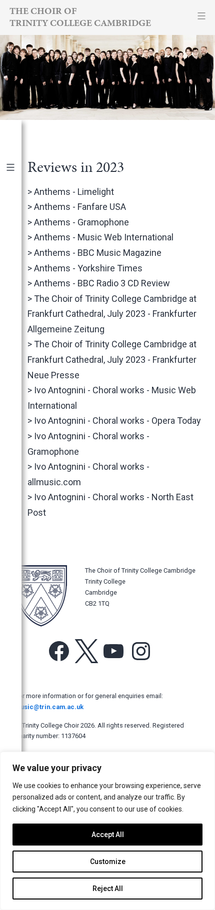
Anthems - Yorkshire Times (88, 268)
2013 (19, 429)
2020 (19, 312)
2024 (19, 245)
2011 (19, 463)
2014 (19, 413)
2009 (19, 497)
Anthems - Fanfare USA (80, 206)
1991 (19, 547)
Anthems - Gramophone (81, 222)
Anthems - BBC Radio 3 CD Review (102, 283)
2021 (19, 295)
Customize (108, 862)
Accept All (108, 835)
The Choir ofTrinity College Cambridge (80, 16)
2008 (19, 513)
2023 (19, 261)
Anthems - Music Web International (104, 237)
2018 (19, 345)
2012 (19, 446)
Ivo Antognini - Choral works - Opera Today (117, 420)
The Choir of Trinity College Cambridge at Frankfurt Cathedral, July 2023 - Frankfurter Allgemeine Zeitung (112, 313)
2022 (19, 278)
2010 (19, 480)
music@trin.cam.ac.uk (49, 707)
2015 (19, 396)
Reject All (107, 889)
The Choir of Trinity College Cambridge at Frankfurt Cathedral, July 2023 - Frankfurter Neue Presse (112, 359)
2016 (19, 379)
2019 (19, 329)
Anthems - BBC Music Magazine (98, 252)
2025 (19, 228)
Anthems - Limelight (74, 191)
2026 (19, 211)
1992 (19, 530)
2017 (19, 362)
